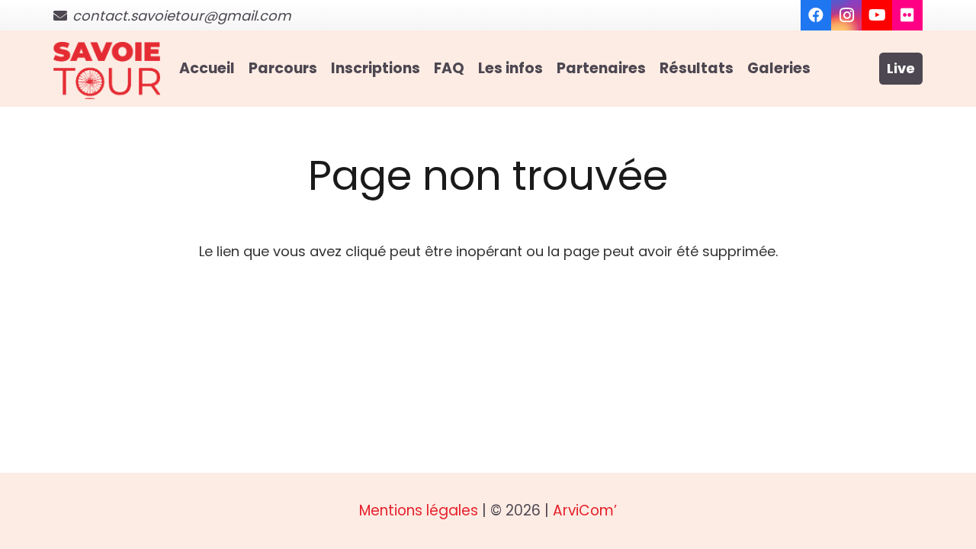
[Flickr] (907, 15)
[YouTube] (877, 15)
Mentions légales (418, 510)
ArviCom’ (585, 510)
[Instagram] (846, 15)
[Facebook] (816, 15)
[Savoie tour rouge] (106, 70)
